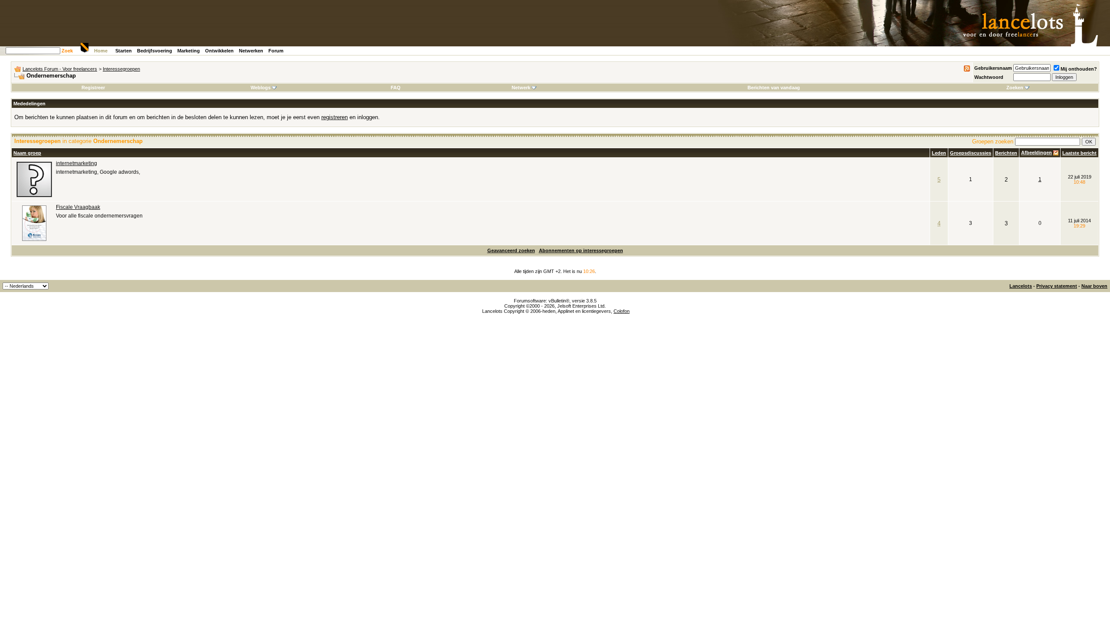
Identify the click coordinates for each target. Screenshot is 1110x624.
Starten (123, 50)
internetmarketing (76, 163)
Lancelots (1020, 286)
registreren (334, 117)
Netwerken (251, 50)
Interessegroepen (121, 69)
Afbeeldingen (1036, 152)
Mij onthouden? (1079, 69)
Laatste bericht (1079, 153)
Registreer (93, 87)
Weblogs (261, 87)
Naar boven (1094, 286)
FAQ (396, 87)
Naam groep (27, 153)
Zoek (67, 50)
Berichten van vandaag (774, 87)
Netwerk (521, 87)
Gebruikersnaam (993, 68)
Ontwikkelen (219, 50)
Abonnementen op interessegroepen (581, 250)
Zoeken (1014, 87)
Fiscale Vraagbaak (78, 207)
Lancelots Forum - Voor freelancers (60, 69)
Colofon (622, 311)
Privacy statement (1056, 286)
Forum (276, 50)
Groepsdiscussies (970, 153)
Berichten (1006, 153)
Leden (939, 153)
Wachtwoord (988, 77)
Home (101, 50)
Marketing (188, 50)
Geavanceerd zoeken (511, 250)
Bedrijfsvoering (154, 50)
